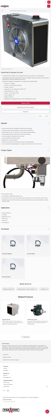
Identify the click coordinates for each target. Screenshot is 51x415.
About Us (5, 375)
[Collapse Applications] (48, 207)
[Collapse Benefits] (48, 123)
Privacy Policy (6, 382)
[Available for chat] (47, 411)
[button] (25, 123)
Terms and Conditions (8, 384)
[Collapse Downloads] (48, 229)
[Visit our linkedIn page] (8, 390)
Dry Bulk (5, 368)
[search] (45, 2)
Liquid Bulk (5, 370)
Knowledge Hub (6, 377)
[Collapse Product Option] (48, 150)
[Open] (48, 6)
